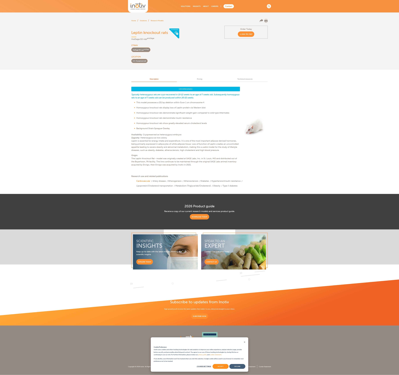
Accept (221, 366)
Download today (199, 217)
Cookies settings (204, 366)
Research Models (157, 21)
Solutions (143, 21)
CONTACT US (211, 262)
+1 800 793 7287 (246, 34)
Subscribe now (199, 316)
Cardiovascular (143, 181)
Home (133, 21)
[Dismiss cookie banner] (244, 342)
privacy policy (202, 354)
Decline (237, 366)
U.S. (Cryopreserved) (139, 61)
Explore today (144, 262)
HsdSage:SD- (141, 50)
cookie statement (215, 354)
